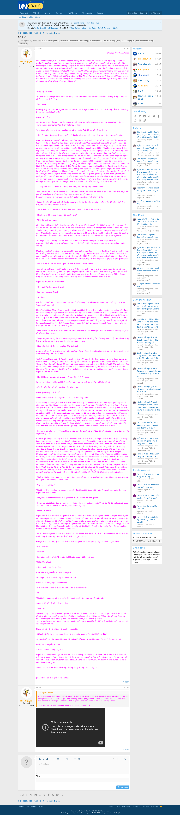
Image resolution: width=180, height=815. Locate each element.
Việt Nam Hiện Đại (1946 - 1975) (148, 155)
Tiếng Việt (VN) (38, 806)
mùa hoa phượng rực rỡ (111, 41)
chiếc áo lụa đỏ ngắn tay (50, 41)
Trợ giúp (146, 806)
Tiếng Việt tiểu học (143, 450)
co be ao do (74, 41)
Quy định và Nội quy (122, 806)
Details (121, 813)
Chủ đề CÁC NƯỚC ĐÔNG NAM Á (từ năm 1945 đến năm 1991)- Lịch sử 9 (147, 425)
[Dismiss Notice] (160, 23)
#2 (128, 688)
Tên (37, 776)
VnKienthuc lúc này (142, 533)
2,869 (32, 66)
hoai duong (84, 41)
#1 (128, 49)
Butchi (141, 53)
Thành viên (87, 13)
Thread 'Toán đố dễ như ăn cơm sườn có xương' (148, 485)
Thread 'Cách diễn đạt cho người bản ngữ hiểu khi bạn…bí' (147, 519)
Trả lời (127, 682)
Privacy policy (136, 806)
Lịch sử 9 (140, 435)
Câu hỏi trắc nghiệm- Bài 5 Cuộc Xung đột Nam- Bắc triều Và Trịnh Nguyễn (148, 340)
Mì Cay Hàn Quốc (89, 28)
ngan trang (143, 80)
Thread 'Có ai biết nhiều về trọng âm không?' (148, 475)
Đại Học (58, 13)
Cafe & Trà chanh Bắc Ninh (109, 28)
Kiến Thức (95, 23)
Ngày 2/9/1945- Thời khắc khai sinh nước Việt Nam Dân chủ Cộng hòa (148, 148)
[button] (30, 13)
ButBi (140, 91)
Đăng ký (38, 17)
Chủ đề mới (138, 215)
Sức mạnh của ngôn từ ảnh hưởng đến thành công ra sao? (148, 190)
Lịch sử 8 (140, 334)
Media (47, 13)
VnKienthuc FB (40, 28)
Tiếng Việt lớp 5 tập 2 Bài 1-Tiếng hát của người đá (148, 455)
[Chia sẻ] (124, 48)
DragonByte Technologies (110, 813)
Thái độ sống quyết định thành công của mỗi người (148, 159)
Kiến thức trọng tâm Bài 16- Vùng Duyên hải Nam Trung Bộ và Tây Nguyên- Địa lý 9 (148, 134)
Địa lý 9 (139, 142)
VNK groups (53, 28)
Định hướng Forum (82, 23)
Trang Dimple (144, 64)
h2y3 (140, 103)
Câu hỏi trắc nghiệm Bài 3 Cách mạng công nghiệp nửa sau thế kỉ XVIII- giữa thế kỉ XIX (149, 372)
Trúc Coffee (75, 28)
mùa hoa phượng (95, 41)
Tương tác (138, 128)
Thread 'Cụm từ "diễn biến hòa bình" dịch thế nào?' (148, 496)
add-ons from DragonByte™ (84, 813)
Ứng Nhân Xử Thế (143, 166)
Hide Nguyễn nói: (44, 693)
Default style (24, 806)
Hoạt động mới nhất (25, 17)
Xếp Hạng (138, 48)
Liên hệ (110, 806)
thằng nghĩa (23, 43)
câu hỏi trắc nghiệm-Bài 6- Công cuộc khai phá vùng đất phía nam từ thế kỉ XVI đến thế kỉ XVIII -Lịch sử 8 (148, 323)
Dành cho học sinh (142, 299)
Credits (100, 13)
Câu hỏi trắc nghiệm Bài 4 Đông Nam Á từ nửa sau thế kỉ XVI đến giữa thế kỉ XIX (148, 355)
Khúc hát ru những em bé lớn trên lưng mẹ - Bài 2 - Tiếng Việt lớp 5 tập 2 (147, 441)
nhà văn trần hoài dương (144, 41)
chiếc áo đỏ (64, 41)
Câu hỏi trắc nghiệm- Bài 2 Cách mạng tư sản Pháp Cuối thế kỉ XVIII (149, 389)
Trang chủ (24, 13)
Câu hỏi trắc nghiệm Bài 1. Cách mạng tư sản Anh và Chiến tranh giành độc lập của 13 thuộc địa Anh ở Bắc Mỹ (148, 407)
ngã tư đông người (128, 41)
